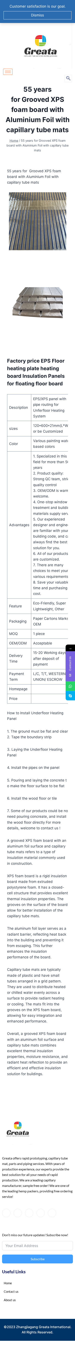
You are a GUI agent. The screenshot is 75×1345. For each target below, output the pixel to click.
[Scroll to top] (62, 1325)
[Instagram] (52, 1213)
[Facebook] (6, 1213)
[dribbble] (40, 1213)
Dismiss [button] (37, 15)
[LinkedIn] (29, 1213)
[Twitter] (18, 1213)
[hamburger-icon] (7, 72)
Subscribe (38, 1259)
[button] (68, 78)
